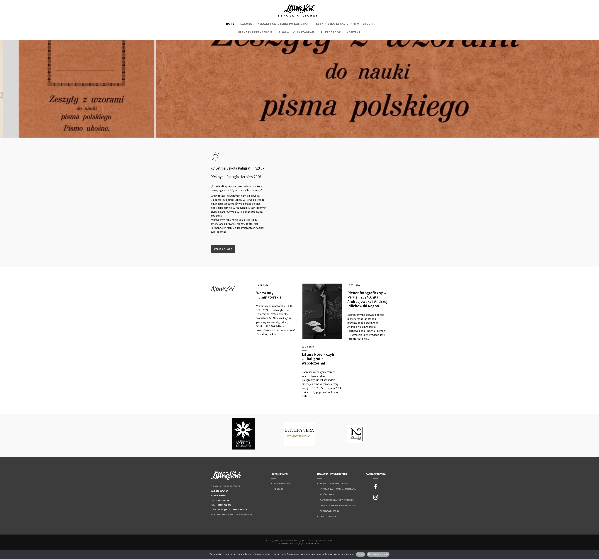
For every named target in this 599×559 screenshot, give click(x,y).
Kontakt (278, 489)
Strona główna (282, 483)
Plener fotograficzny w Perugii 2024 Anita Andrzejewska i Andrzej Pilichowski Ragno (337, 505)
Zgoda (360, 554)
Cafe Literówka (327, 516)
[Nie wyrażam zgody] (595, 554)
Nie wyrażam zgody (378, 554)
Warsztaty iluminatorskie (333, 483)
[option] (243, 434)
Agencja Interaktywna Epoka (308, 543)
